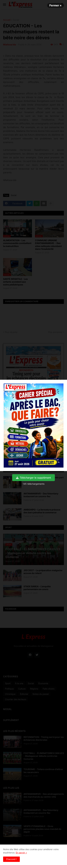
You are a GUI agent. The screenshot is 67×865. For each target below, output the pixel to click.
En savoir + (21, 852)
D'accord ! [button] (11, 859)
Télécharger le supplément (35, 477)
